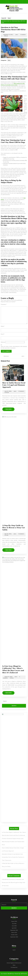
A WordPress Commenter (8, 879)
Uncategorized (14, 967)
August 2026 (14, 921)
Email (3, 334)
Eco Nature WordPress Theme (9, 973)
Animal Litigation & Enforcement (14, 962)
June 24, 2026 (8, 391)
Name (3, 326)
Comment (4, 304)
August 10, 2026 (8, 676)
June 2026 (14, 925)
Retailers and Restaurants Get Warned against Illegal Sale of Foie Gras (13, 882)
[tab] (7, 2)
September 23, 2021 (8, 34)
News (9, 18)
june (17, 34)
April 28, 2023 (8, 533)
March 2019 (14, 932)
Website (3, 342)
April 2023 (14, 928)
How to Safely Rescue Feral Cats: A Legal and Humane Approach (13, 385)
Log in (14, 949)
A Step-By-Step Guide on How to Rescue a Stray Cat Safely (13, 527)
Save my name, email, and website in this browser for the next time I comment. (14, 347)
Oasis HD (14, 10)
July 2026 (14, 923)
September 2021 (14, 930)
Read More (9, 409)
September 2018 (14, 936)
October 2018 (14, 934)
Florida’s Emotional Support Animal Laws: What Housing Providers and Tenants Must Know (13, 841)
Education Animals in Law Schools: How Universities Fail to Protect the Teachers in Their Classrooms (13, 857)
